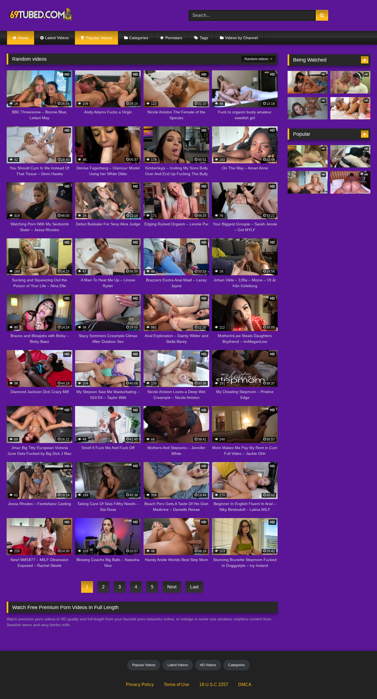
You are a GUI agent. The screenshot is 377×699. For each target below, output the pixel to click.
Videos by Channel (241, 38)
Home (23, 38)
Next (171, 587)
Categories (138, 38)
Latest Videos (57, 38)
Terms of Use (176, 684)
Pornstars (173, 38)
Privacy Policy (140, 684)
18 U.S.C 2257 (213, 684)
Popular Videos (99, 38)
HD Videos (208, 665)
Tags (204, 38)
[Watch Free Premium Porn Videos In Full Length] (42, 15)
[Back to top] (360, 682)
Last (194, 587)
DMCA (244, 684)
